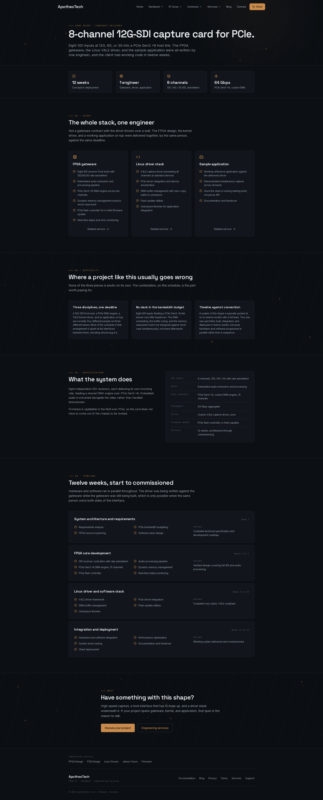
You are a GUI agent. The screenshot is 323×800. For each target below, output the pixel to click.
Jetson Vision (130, 761)
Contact (241, 6)
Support (249, 778)
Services (212, 6)
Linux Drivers (111, 761)
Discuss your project (118, 728)
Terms (224, 778)
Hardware (154, 6)
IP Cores (173, 6)
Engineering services (155, 728)
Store (259, 6)
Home (139, 6)
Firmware (147, 761)
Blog (228, 6)
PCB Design (93, 761)
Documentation (187, 778)
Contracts (193, 6)
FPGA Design (76, 761)
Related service (96, 229)
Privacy (212, 778)
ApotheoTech (70, 6)
